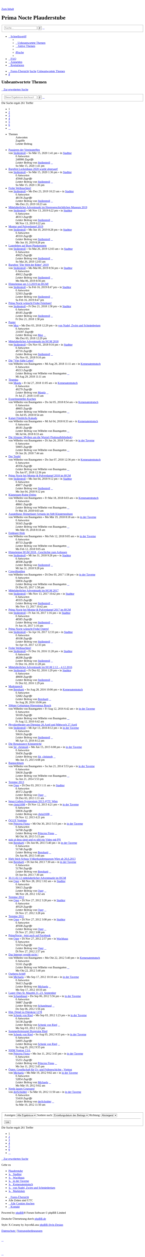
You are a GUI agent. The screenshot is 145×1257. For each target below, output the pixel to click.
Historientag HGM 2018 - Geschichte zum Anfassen (37, 552)
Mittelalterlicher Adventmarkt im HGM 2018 (33, 341)
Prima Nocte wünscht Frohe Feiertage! (30, 303)
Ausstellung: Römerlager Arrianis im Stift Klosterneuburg (40, 513)
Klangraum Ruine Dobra (22, 494)
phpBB (20, 1212)
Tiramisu (13, 379)
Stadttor (67, 153)
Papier (12, 322)
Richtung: (95, 1115)
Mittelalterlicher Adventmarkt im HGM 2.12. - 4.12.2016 (40, 667)
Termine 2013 (16, 782)
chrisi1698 (19, 804)
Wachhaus (62, 938)
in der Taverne (86, 440)
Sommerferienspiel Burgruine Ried (27, 1031)
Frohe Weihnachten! (19, 188)
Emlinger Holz (16, 533)
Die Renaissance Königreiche (25, 743)
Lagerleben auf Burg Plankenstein (27, 245)
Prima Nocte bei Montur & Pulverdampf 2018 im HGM (39, 475)
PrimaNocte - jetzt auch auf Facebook (29, 935)
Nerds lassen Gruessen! (21, 1088)
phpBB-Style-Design (51, 1224)
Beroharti (18, 689)
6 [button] (9, 124)
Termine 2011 (16, 916)
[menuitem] (30, 42)
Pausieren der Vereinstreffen (24, 149)
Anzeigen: (10, 1115)
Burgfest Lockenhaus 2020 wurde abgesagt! (33, 168)
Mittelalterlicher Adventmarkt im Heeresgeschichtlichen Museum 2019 (47, 207)
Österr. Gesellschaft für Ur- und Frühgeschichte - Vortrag (40, 1069)
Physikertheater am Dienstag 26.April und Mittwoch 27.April (42, 724)
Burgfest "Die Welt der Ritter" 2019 (28, 264)
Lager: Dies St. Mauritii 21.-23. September (32, 992)
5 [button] (9, 121)
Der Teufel (14, 456)
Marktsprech (15, 686)
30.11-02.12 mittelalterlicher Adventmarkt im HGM (37, 877)
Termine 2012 (16, 897)
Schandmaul (20, 996)
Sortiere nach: (45, 1115)
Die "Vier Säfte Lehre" (21, 360)
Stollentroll (19, 153)
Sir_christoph (20, 747)
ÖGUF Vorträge (17, 820)
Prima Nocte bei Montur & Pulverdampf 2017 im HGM (39, 609)
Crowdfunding (16, 571)
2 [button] (9, 112)
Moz (16, 325)
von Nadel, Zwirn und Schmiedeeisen (79, 325)
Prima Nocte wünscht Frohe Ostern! (28, 628)
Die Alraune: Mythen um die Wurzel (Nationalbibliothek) (40, 437)
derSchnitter (20, 1091)
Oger (16, 785)
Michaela (18, 976)
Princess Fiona (21, 823)
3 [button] (9, 115)
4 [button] (9, 118)
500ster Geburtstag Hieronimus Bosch (29, 705)
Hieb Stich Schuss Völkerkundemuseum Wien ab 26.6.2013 (42, 858)
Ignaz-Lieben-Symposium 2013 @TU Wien (33, 801)
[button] (9, 128)
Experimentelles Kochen (22, 398)
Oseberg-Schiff (16, 973)
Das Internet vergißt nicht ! (23, 954)
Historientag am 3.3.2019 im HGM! (28, 283)
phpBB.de (40, 1218)
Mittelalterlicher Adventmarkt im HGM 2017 (33, 590)
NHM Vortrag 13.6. (19, 1050)
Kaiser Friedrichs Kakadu (22, 418)
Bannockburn (16, 762)
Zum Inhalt (7, 8)
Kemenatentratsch (91, 363)
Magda (17, 382)
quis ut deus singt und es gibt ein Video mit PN (34, 839)
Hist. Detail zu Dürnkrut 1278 (25, 1012)
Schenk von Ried (23, 1015)
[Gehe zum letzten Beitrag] (52, 162)
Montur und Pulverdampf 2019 (25, 226)
